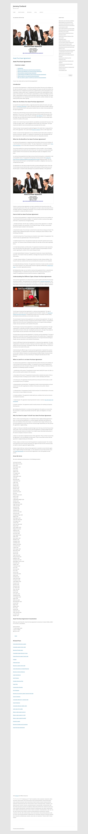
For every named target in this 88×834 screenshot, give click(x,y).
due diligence (39, 115)
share (32, 812)
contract (21, 805)
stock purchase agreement (22, 814)
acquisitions (34, 798)
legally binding (49, 808)
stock (16, 814)
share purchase (36, 812)
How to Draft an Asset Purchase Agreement (27, 73)
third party (43, 814)
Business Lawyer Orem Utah (19, 665)
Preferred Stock (16, 662)
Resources (29, 12)
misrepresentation (43, 809)
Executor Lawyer (16, 721)
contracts (25, 805)
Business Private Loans (18, 650)
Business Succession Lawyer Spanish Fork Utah (23, 693)
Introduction (20, 68)
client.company (31, 803)
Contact (41, 12)
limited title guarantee (23, 809)
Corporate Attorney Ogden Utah (20, 705)
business (41, 802)
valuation (28, 815)
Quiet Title (15, 684)
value (32, 815)
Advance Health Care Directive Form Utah (67, 45)
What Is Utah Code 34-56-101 (19, 712)
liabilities (17, 809)
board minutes (30, 802)
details (16, 806)
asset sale (18, 802)
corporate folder (39, 805)
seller (23, 812)
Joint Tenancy (16, 678)
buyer (26, 803)
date (50, 805)
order (48, 809)
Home (14, 12)
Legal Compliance (17, 675)
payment (19, 811)
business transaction (21, 106)
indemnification (22, 808)
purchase (29, 811)
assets (25, 802)
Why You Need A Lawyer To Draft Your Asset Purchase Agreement (32, 77)
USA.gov (17, 795)
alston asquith (20, 800)
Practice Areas (21, 12)
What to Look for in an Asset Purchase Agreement (28, 76)
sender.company (27, 812)
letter (14, 809)
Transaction (17, 815)
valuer (34, 815)
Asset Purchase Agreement (22, 58)
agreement (42, 798)
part (50, 809)
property (25, 811)
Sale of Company (16, 696)
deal (14, 806)
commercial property (41, 803)
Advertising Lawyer (62, 39)
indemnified (28, 808)
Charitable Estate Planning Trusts (20, 653)
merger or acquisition (35, 809)
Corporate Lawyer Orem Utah (19, 647)
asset (25, 800)
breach (34, 802)
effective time (40, 806)
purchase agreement (35, 811)
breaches (38, 802)
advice (38, 798)
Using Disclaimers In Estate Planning (21, 668)
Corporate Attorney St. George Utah (20, 699)
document (20, 806)
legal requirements (19, 451)
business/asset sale (21, 803)
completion (48, 803)
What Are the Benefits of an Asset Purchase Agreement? (30, 71)
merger (29, 809)
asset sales (22, 802)
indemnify (33, 808)
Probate (14, 659)
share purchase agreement (45, 812)
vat (36, 815)
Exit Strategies (16, 690)
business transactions (45, 281)
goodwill (17, 808)
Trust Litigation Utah (63, 70)
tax (34, 814)
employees (46, 806)
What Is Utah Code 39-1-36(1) (19, 715)
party (16, 811)
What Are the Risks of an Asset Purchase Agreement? (29, 69)
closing (35, 803)
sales (20, 812)
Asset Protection (16, 702)
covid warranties (46, 805)
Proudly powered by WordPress (18, 828)
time (14, 815)
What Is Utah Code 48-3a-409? (19, 718)
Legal (35, 12)
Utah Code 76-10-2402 (18, 709)
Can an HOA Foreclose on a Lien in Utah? (66, 28)
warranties (40, 815)
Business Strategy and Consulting (20, 724)
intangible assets (38, 808)
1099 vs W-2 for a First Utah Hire (65, 53)
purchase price (42, 811)
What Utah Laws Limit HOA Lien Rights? (66, 20)
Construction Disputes (18, 687)
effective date (35, 806)
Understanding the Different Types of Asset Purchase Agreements (32, 74)
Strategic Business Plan (18, 681)
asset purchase (29, 800)
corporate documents (31, 805)
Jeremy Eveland (19, 6)
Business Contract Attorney (19, 671)
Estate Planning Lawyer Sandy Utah (20, 656)
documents (24, 806)
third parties (38, 814)
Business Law (25, 798)
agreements (47, 798)
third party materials (49, 814)
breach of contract (36, 129)
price (22, 811)
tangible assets (31, 814)
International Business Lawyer (19, 644)
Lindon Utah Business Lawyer (64, 40)
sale (18, 812)
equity (49, 806)
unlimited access (23, 815)
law (42, 808)
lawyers (45, 808)
